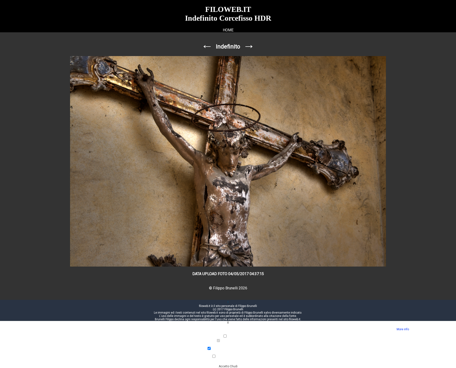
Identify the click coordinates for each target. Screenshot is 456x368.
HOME (228, 30)
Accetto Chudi (228, 366)
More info (403, 329)
